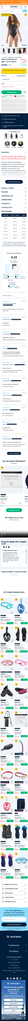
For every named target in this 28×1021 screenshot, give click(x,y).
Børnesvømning (13, 1007)
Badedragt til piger (18, 57)
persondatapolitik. (17, 929)
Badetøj (5, 57)
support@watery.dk (15, 962)
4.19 (14, 257)
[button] (1, 28)
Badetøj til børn (11, 57)
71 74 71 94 (15, 959)
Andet (13, 1010)
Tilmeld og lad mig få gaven (14, 924)
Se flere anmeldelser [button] (14, 453)
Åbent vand (13, 1000)
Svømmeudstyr (13, 1003)
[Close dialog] (24, 981)
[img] (6, 301)
